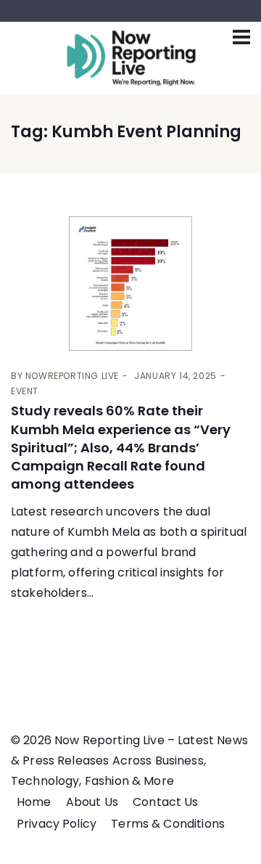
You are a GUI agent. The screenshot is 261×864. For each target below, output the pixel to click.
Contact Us (166, 802)
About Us (92, 802)
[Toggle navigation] (241, 37)
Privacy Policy (56, 823)
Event (24, 391)
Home (34, 802)
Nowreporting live (72, 376)
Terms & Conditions (168, 823)
